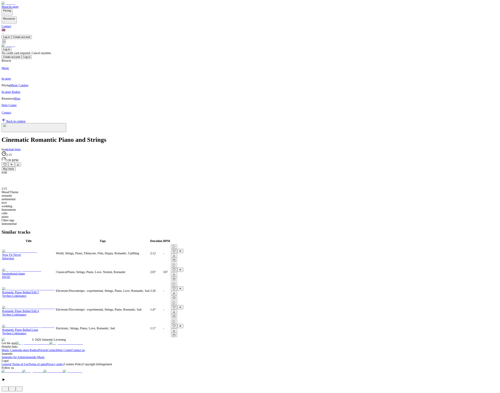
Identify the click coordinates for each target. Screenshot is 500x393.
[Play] (34, 127)
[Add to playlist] (11, 164)
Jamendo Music (35, 357)
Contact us (78, 350)
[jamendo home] (8, 3)
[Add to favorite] (5, 164)
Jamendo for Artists (13, 357)
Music (5, 6)
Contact (6, 26)
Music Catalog (11, 350)
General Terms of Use (15, 364)
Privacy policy (55, 364)
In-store (14, 6)
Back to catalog (15, 121)
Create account (21, 37)
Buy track (8, 168)
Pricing (7, 10)
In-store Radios (29, 350)
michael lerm (13, 149)
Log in (6, 37)
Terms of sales (37, 364)
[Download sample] (18, 164)
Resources (9, 18)
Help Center (64, 350)
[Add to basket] (174, 260)
